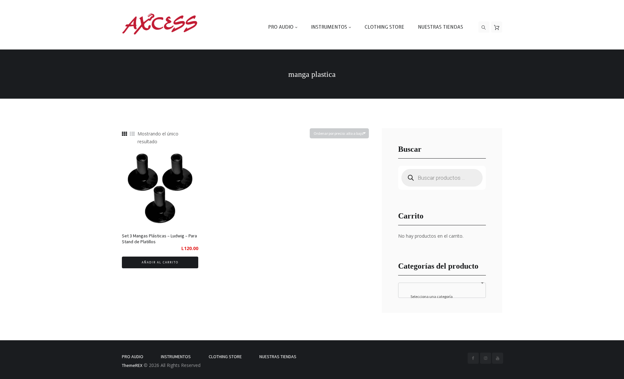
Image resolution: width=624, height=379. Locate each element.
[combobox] (442, 290)
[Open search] (483, 27)
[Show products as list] (132, 134)
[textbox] (442, 296)
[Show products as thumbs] (124, 134)
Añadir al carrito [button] (160, 262)
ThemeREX (132, 365)
